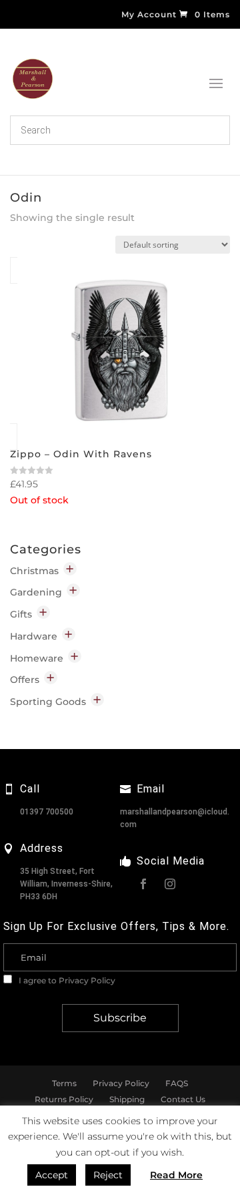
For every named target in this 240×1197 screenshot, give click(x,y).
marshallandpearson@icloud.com (174, 818)
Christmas (34, 571)
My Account (149, 15)
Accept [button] (51, 1175)
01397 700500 (46, 811)
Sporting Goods (48, 702)
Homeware (36, 658)
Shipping (127, 1099)
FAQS (176, 1083)
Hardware (33, 636)
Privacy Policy (87, 980)
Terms (64, 1083)
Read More (176, 1175)
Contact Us (183, 1099)
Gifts (21, 614)
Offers (24, 680)
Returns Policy (64, 1099)
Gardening (36, 592)
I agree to (66, 980)
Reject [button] (108, 1175)
